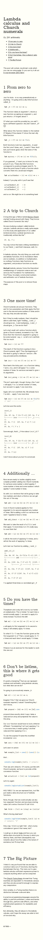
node (19, 70)
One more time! (14, 47)
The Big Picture (14, 60)
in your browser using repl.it (13, 73)
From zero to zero (15, 41)
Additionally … (14, 50)
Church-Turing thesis (14, 878)
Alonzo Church (33, 217)
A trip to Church (15, 44)
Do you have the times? (17, 52)
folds (21, 833)
